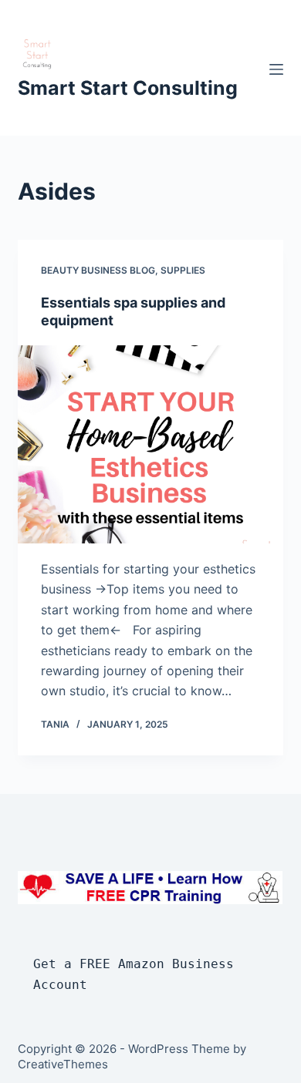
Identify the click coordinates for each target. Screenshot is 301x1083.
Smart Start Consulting (128, 87)
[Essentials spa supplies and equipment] (150, 444)
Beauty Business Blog (98, 270)
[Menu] (276, 69)
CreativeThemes (63, 1064)
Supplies (183, 270)
